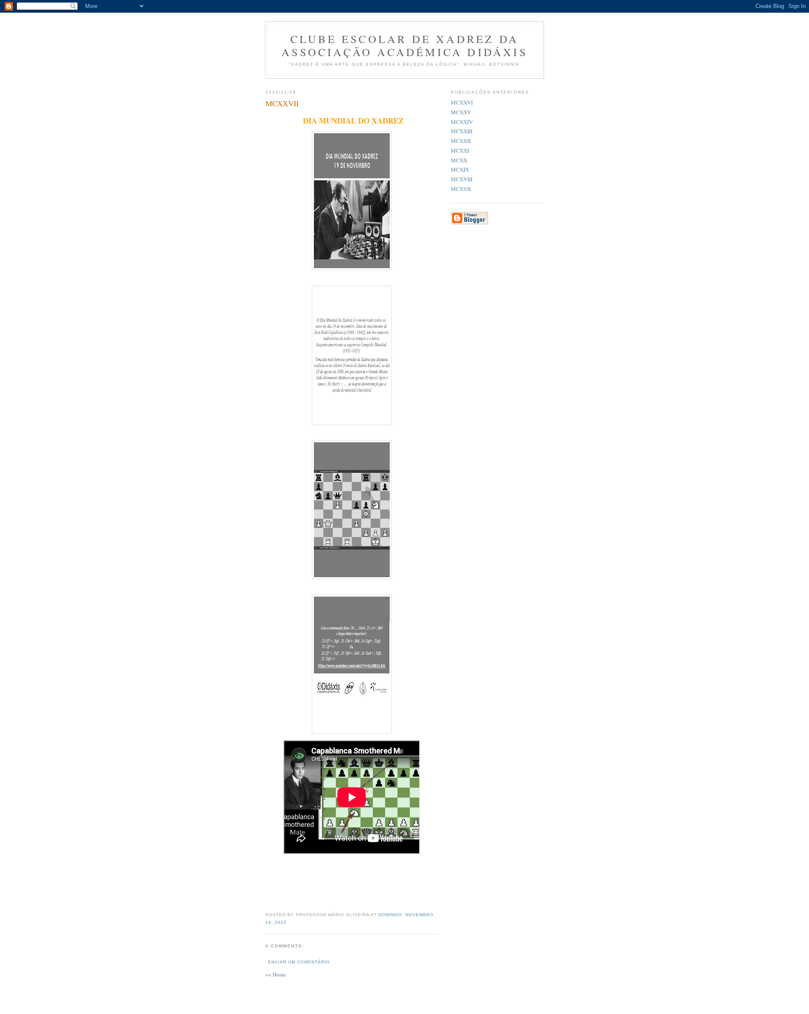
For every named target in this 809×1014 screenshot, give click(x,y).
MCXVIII (461, 179)
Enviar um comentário (299, 962)
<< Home (275, 974)
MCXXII (461, 141)
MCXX (459, 160)
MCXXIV (462, 122)
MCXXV (461, 112)
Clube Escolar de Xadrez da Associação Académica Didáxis (404, 45)
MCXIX (460, 169)
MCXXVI (462, 102)
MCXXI (460, 150)
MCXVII (461, 189)
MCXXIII (461, 131)
